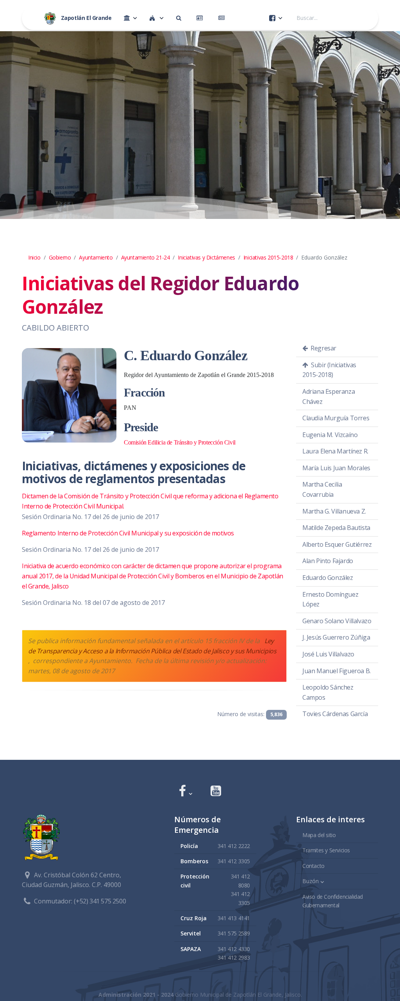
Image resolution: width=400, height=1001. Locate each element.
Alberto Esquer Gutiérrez (336, 544)
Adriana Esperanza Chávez (328, 396)
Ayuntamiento (95, 257)
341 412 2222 (234, 846)
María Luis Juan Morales (336, 468)
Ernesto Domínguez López (330, 599)
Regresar (322, 348)
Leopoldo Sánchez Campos (328, 692)
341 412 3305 (234, 861)
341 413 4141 (234, 918)
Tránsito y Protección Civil (180, 442)
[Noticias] (223, 18)
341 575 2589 (234, 933)
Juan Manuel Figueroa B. (336, 671)
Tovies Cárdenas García (335, 713)
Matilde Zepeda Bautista (336, 527)
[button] (185, 792)
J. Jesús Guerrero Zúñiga (336, 637)
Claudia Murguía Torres (335, 418)
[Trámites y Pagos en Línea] (201, 18)
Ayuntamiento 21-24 (145, 257)
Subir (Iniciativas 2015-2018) (329, 370)
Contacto (313, 865)
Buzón (310, 881)
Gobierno (60, 257)
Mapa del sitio (319, 835)
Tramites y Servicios (326, 850)
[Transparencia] (180, 18)
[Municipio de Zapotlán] (156, 18)
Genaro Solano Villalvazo (336, 621)
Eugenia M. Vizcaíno (329, 434)
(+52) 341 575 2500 (100, 901)
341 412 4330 (234, 949)
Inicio (34, 257)
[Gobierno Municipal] (130, 18)
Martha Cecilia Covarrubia (322, 489)
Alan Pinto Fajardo (327, 561)
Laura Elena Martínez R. (335, 451)
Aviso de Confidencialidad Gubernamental (332, 901)
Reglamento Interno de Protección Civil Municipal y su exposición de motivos (128, 533)
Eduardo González (327, 577)
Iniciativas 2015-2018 (268, 257)
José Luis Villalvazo (328, 654)
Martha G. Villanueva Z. (334, 511)
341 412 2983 (234, 957)
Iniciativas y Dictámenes (206, 257)
